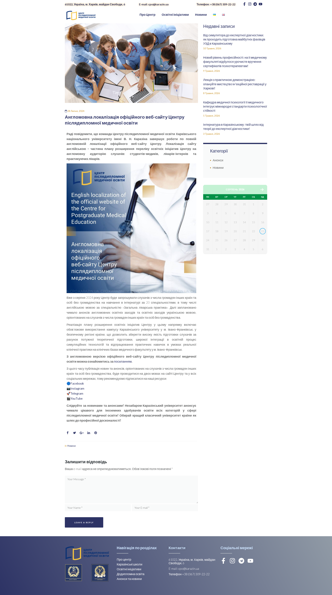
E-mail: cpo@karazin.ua (154, 4)
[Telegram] (255, 4)
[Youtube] (260, 4)
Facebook (77, 383)
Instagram (77, 388)
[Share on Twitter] (74, 433)
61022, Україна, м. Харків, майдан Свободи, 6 (95, 4)
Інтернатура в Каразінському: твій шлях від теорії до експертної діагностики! (233, 127)
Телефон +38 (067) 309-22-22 (189, 574)
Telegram (76, 393)
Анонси (218, 160)
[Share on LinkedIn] (88, 433)
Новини (71, 445)
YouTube (76, 398)
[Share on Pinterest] (95, 433)
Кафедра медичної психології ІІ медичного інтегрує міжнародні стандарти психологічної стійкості (235, 106)
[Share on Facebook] (67, 433)
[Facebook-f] (244, 4)
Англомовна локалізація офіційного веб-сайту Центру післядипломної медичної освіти (124, 120)
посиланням (123, 361)
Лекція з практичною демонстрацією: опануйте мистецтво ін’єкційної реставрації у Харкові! (234, 84)
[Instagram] (250, 4)
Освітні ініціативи (129, 569)
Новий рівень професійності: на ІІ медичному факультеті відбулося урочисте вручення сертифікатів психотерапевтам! (235, 62)
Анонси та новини (129, 579)
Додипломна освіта (130, 574)
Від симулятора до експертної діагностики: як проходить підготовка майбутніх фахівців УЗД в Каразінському (234, 39)
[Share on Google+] (82, 433)
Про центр (124, 559)
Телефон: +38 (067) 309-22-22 (216, 4)
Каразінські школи (129, 564)
